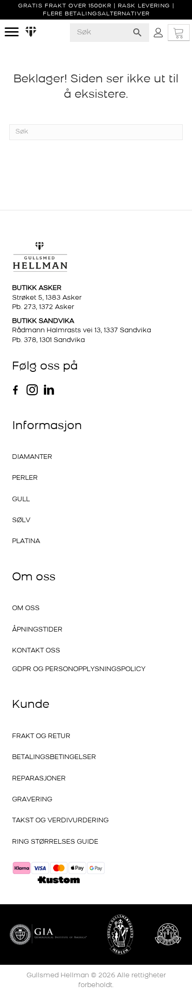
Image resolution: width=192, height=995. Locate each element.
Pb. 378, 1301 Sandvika (48, 340)
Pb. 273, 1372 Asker (43, 307)
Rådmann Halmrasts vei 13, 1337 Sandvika (81, 330)
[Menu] (11, 32)
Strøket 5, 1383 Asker (47, 298)
